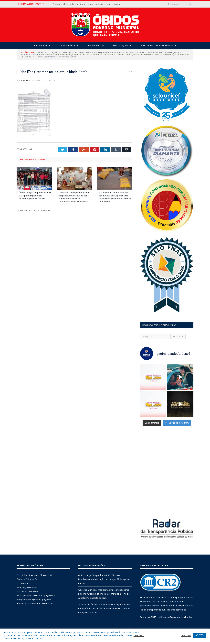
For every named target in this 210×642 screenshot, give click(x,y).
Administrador (28, 80)
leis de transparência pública (154, 609)
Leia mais (139, 635)
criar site (160, 597)
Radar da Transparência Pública (176, 617)
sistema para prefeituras (180, 597)
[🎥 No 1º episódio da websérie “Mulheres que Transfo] (153, 404)
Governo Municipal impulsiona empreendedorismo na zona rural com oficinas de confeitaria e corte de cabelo (90, 4)
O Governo (94, 45)
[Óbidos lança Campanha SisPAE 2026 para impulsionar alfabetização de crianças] (34, 178)
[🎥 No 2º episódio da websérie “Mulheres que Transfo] (153, 377)
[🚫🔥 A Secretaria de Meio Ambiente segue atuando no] (180, 377)
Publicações (120, 45)
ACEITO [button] (199, 635)
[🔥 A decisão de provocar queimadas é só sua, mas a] (180, 404)
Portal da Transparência (156, 45)
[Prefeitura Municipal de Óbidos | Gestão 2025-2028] (105, 24)
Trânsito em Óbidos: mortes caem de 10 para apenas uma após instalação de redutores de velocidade (115, 197)
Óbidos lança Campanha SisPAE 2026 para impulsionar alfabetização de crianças (35, 195)
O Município (67, 45)
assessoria (162, 601)
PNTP (153, 617)
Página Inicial (42, 45)
